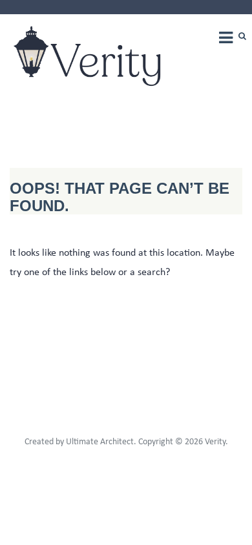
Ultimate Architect (100, 442)
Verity (215, 442)
